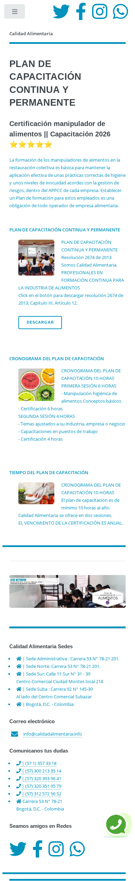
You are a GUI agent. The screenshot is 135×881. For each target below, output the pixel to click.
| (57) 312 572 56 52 (41, 794)
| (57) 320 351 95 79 (41, 786)
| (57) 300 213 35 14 (41, 771)
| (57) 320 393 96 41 (41, 778)
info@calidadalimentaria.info (52, 734)
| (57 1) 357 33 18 (38, 763)
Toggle (15, 13)
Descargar (40, 322)
